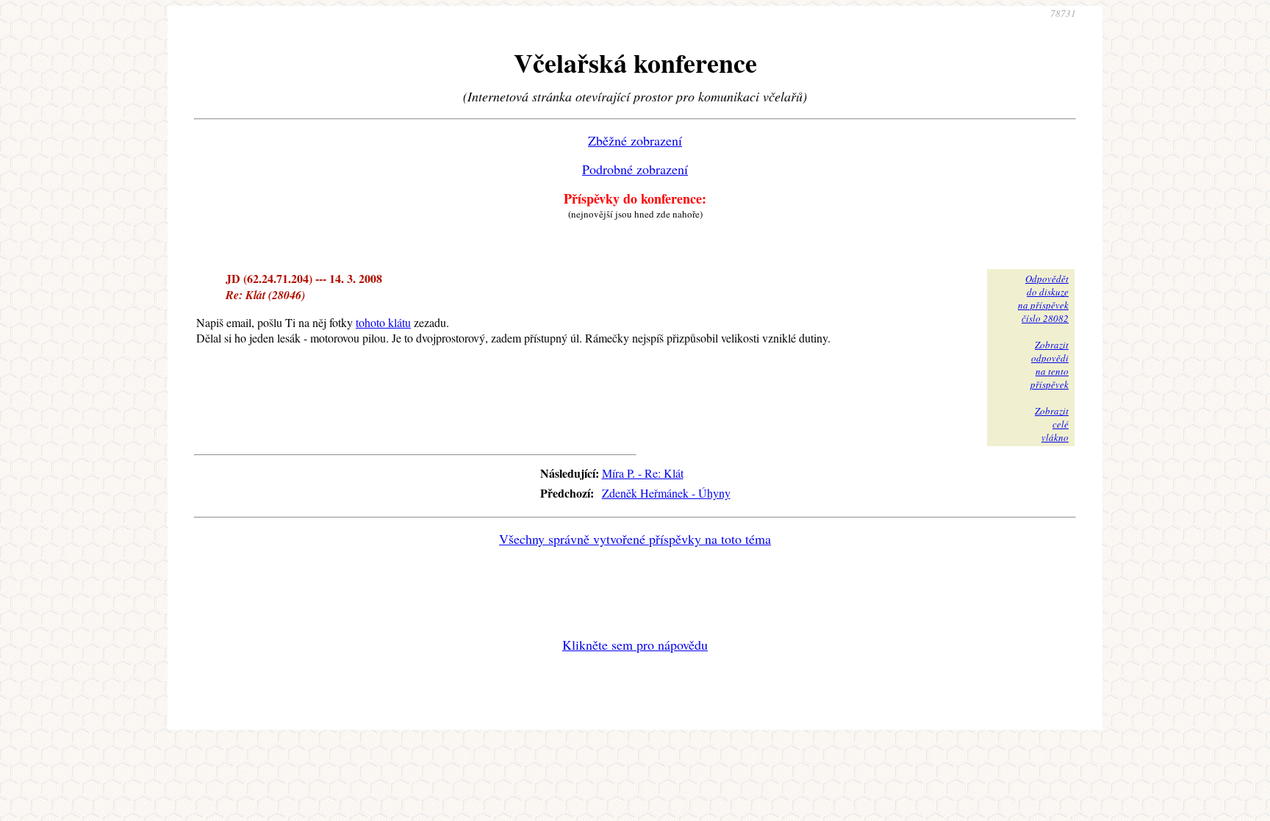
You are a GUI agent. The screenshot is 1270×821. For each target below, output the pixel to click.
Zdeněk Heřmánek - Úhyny (666, 493)
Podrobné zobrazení (635, 169)
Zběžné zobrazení (635, 140)
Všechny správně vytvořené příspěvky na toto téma (635, 539)
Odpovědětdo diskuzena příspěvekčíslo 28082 (1043, 298)
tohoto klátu (383, 322)
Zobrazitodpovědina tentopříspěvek (1049, 364)
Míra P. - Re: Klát (643, 473)
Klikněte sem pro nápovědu (635, 644)
